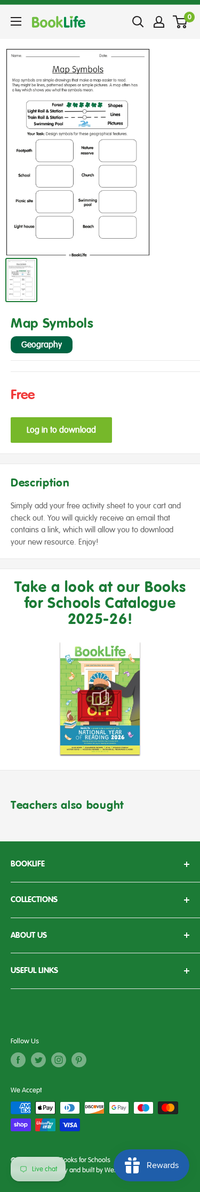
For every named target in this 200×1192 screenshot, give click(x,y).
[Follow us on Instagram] (58, 1059)
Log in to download (61, 430)
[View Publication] (100, 697)
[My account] (159, 22)
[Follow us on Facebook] (18, 1059)
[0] (180, 21)
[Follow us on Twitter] (38, 1059)
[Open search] (138, 22)
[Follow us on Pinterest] (78, 1059)
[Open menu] (16, 21)
